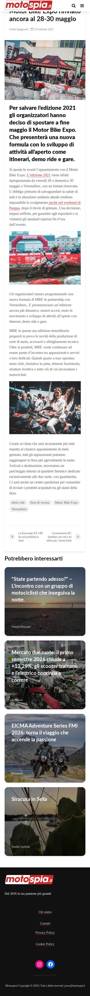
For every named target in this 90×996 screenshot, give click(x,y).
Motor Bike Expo (66, 502)
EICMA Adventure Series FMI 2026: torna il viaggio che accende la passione (45, 732)
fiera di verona (39, 502)
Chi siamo (45, 912)
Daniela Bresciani (21, 626)
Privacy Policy (45, 932)
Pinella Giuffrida (21, 846)
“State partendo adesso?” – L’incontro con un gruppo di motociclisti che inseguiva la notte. (43, 589)
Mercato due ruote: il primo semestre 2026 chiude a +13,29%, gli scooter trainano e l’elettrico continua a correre (45, 666)
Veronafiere (19, 509)
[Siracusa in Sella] (45, 821)
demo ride (18, 502)
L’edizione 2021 (39, 175)
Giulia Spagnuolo (18, 29)
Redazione (17, 700)
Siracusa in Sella (29, 799)
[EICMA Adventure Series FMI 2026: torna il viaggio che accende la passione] (45, 748)
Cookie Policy (45, 944)
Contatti (45, 923)
